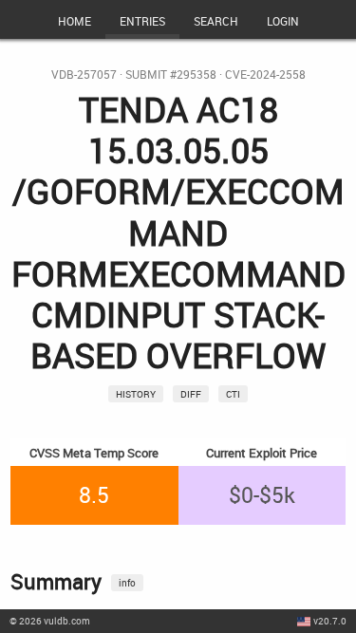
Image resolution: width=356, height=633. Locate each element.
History (136, 393)
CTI (233, 393)
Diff (190, 393)
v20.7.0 (330, 620)
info (127, 582)
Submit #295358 (170, 74)
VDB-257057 (84, 74)
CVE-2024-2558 (265, 74)
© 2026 (49, 620)
